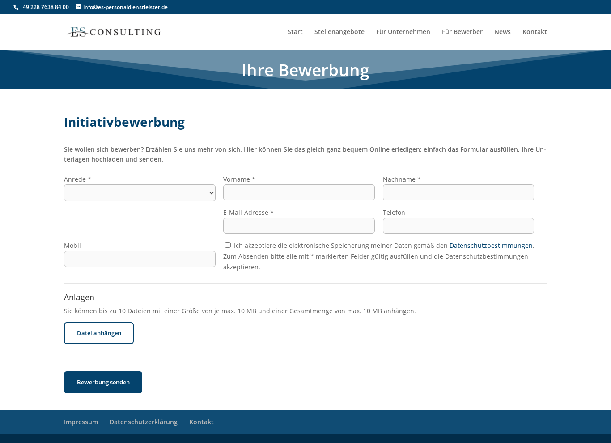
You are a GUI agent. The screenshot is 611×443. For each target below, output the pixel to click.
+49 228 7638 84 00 (44, 7)
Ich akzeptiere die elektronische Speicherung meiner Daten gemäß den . (383, 245)
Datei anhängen (99, 333)
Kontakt (534, 32)
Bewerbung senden (103, 382)
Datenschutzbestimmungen (491, 245)
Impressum (81, 421)
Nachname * (402, 179)
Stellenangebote (339, 32)
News (502, 32)
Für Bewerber (462, 32)
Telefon (394, 212)
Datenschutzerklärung (144, 421)
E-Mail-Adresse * (248, 212)
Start (295, 32)
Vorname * (239, 179)
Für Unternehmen (403, 32)
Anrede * (77, 179)
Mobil (72, 245)
